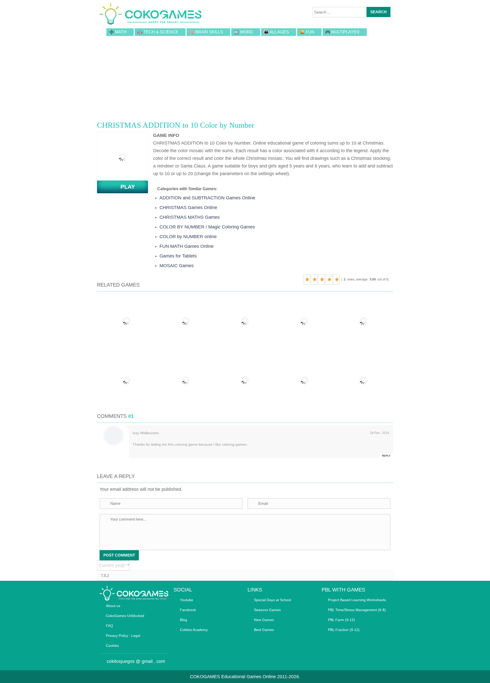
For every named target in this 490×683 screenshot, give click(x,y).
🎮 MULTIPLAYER (342, 32)
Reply (386, 455)
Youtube (186, 600)
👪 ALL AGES (276, 32)
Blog (183, 620)
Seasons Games (267, 610)
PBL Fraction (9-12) (344, 630)
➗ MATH (118, 32)
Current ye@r (114, 565)
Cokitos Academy (194, 630)
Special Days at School (272, 600)
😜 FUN (307, 32)
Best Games (264, 630)
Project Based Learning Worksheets (357, 600)
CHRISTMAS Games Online (188, 207)
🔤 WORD (243, 32)
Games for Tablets (178, 256)
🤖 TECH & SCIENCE (157, 32)
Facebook (188, 610)
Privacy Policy (117, 636)
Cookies (112, 645)
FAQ (109, 626)
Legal (135, 636)
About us (113, 606)
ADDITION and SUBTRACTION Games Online (207, 197)
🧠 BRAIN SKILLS (206, 32)
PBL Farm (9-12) (341, 620)
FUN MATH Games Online (187, 246)
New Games (264, 620)
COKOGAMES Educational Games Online (233, 676)
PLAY (124, 187)
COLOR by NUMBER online (188, 236)
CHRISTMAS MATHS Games (190, 217)
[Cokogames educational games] (151, 14)
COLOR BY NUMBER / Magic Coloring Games (207, 226)
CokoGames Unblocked (125, 616)
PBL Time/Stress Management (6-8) (357, 610)
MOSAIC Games (177, 265)
